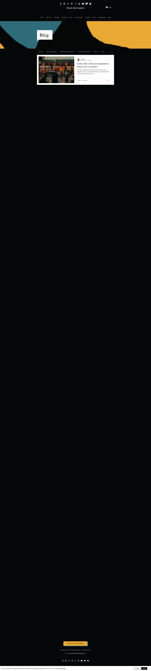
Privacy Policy (62, 668)
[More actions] (109, 60)
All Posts (41, 51)
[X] (68, 4)
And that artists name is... (67, 51)
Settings (137, 668)
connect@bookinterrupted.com (77, 653)
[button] (57, 17)
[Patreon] (86, 4)
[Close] (149, 668)
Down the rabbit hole (84, 51)
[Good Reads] (75, 4)
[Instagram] (64, 4)
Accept (144, 668)
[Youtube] (82, 661)
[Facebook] (60, 4)
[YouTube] (83, 4)
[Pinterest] (72, 4)
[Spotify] (90, 4)
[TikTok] (79, 4)
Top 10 (96, 51)
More (102, 51)
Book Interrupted (52, 51)
